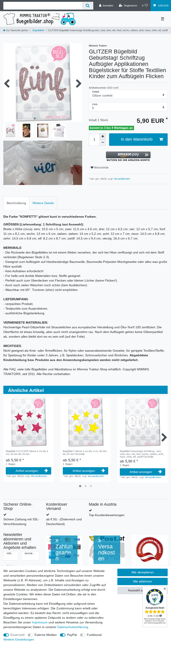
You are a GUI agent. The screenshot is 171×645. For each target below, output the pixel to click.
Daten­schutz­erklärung (72, 627)
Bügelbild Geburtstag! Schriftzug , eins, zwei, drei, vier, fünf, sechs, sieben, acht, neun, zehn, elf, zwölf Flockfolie (142, 454)
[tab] (16, 203)
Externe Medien (46, 635)
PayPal (72, 635)
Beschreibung (16, 203)
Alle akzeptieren (142, 572)
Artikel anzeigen (27, 471)
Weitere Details (43, 203)
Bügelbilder (38, 30)
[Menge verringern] (103, 143)
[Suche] (87, 6)
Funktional (94, 635)
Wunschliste (101, 167)
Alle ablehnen (142, 581)
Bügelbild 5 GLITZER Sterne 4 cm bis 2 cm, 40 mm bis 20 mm (27, 452)
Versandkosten (121, 178)
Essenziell (17, 635)
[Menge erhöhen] (103, 136)
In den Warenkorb (137, 139)
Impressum (40, 622)
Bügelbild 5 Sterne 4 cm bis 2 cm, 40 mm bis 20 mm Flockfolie (85, 452)
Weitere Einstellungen (18, 639)
